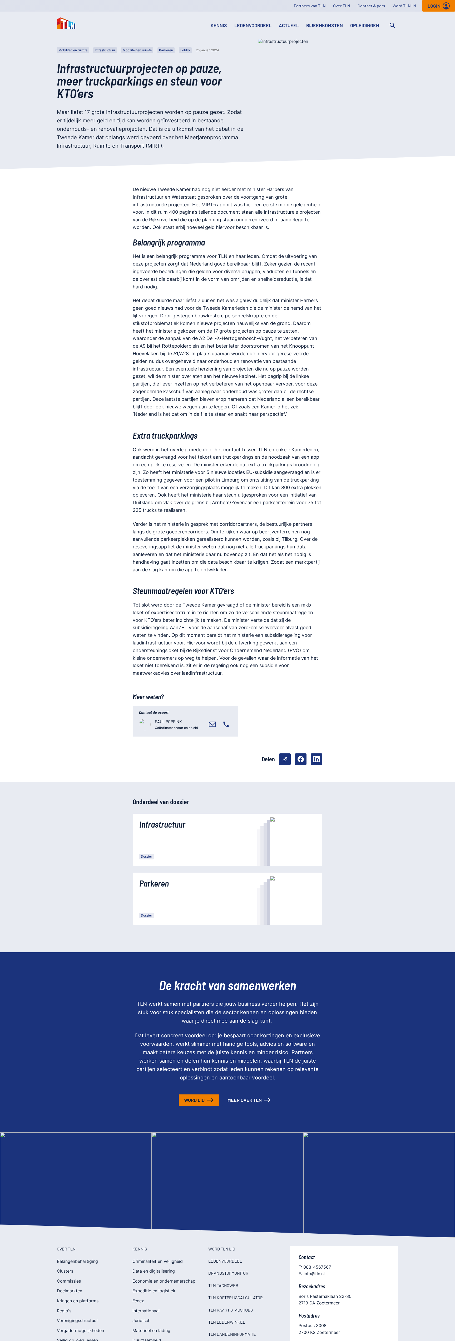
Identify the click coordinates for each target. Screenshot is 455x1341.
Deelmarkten (69, 1290)
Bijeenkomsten (324, 25)
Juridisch (141, 1320)
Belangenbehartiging (77, 1261)
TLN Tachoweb (223, 1285)
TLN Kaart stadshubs (230, 1309)
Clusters (65, 1271)
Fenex (138, 1300)
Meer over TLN (245, 1100)
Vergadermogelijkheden (80, 1330)
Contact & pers (371, 5)
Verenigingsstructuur (77, 1320)
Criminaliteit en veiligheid (157, 1261)
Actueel (289, 25)
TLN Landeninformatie (232, 1334)
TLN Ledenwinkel (226, 1321)
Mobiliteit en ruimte (72, 50)
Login (434, 6)
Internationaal (146, 1310)
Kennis (219, 25)
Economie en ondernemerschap (163, 1281)
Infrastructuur (105, 50)
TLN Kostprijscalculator (235, 1297)
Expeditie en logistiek (153, 1290)
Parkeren (166, 50)
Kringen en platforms (77, 1300)
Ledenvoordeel (252, 25)
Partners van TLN (310, 5)
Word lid (194, 1100)
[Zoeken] (392, 25)
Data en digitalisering (153, 1271)
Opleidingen (364, 25)
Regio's (64, 1310)
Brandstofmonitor (228, 1272)
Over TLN (341, 5)
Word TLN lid (404, 5)
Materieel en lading (151, 1330)
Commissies (69, 1281)
